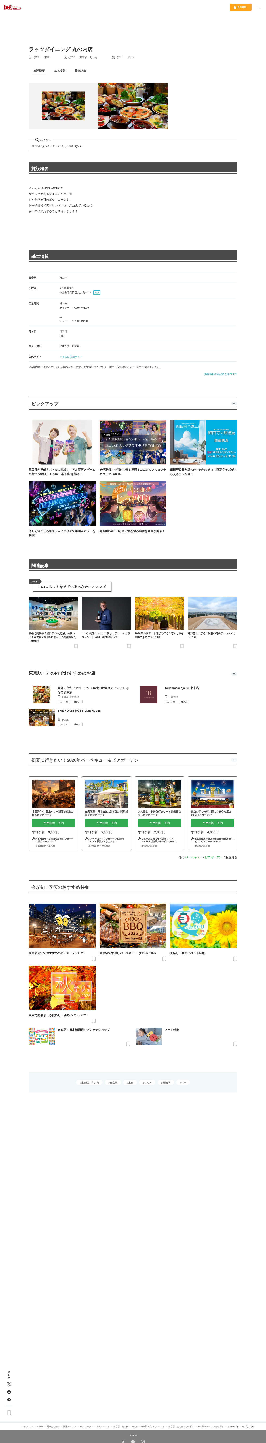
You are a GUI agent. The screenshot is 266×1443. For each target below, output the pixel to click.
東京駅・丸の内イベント (153, 1426)
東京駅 (113, 1082)
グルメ (148, 1082)
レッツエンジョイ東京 (32, 1426)
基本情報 (40, 256)
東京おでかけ (86, 1426)
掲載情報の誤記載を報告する (220, 374)
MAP (97, 292)
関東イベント (69, 1426)
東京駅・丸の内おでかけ (125, 1426)
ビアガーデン (213, 857)
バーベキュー (193, 857)
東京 (130, 1082)
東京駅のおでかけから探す (181, 1426)
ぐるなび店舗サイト (71, 356)
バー (183, 1082)
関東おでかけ (53, 1426)
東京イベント (103, 1426)
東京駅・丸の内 (90, 1082)
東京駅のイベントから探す (211, 1426)
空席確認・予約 (53, 823)
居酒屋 (166, 1082)
